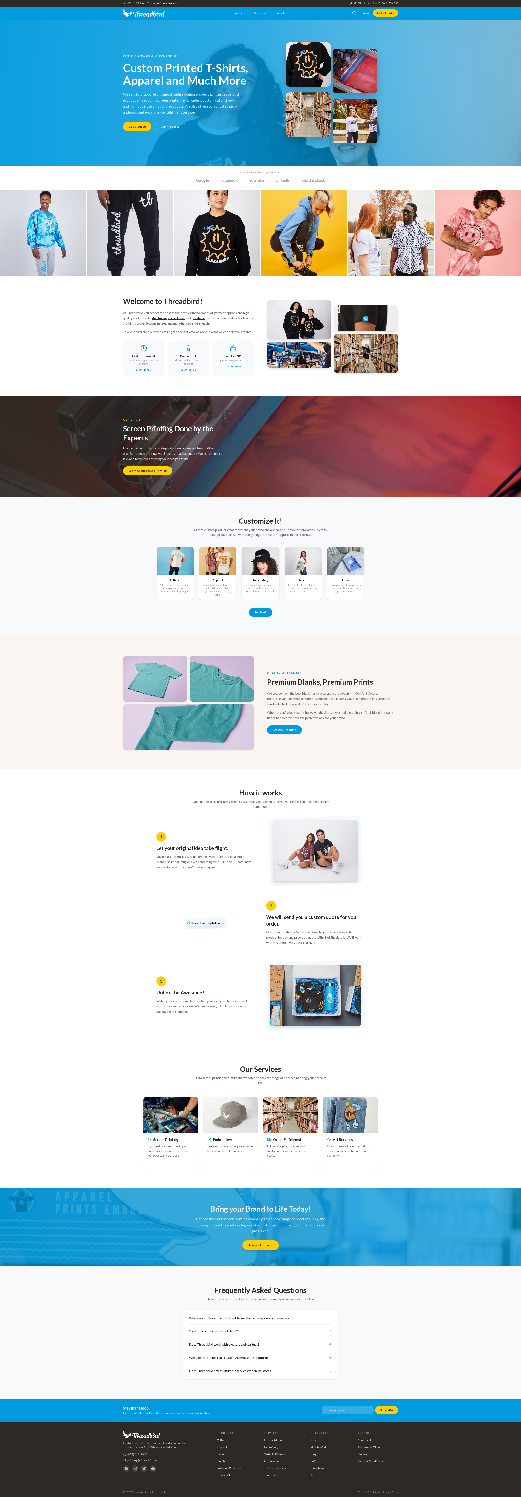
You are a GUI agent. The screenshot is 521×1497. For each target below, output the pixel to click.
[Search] (354, 13)
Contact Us (365, 1440)
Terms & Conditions (370, 1461)
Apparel (222, 1447)
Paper (220, 1454)
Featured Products (229, 1468)
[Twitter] (144, 1468)
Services (259, 13)
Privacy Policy (390, 1492)
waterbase (176, 318)
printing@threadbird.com (164, 3)
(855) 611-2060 (135, 3)
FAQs (314, 1461)
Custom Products (275, 1468)
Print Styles (271, 1475)
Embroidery (271, 1447)
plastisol (198, 318)
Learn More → (144, 369)
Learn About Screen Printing (148, 470)
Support (279, 13)
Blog (313, 1454)
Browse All (223, 1475)
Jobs (314, 1475)
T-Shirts (222, 1440)
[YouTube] (359, 3)
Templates (317, 1468)
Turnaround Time (369, 1447)
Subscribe (386, 1410)
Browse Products (284, 729)
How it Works (319, 1447)
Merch (221, 1461)
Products (239, 13)
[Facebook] (355, 3)
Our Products (170, 126)
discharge (159, 318)
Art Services (271, 1461)
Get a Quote (385, 13)
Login (365, 13)
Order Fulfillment (274, 1454)
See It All (261, 612)
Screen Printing (273, 1440)
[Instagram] (350, 3)
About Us (317, 1440)
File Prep (363, 1454)
